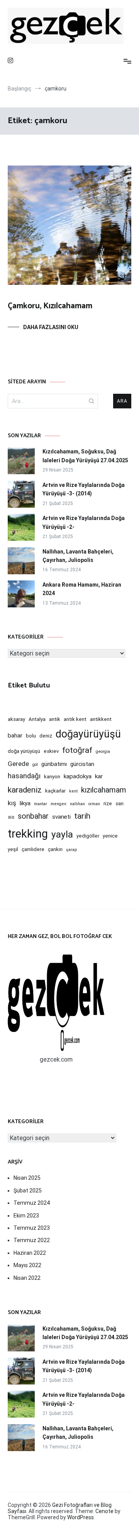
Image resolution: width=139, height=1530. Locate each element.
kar (99, 776)
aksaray (16, 719)
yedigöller (87, 836)
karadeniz (25, 789)
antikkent (101, 719)
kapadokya (78, 776)
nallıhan (77, 803)
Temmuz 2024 (32, 1203)
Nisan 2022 (27, 1278)
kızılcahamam (103, 790)
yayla (62, 834)
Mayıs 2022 (27, 1265)
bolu (31, 736)
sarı (119, 803)
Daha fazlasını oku (50, 327)
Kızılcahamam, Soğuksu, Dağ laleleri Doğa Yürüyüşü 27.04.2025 (85, 455)
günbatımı (54, 764)
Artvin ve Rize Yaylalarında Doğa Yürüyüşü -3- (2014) (83, 489)
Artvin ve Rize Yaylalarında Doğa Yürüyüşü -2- (83, 522)
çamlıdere (33, 849)
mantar (40, 803)
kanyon (52, 776)
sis (11, 817)
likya (25, 803)
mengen (58, 803)
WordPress (80, 1517)
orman (94, 803)
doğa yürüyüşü (24, 751)
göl (35, 764)
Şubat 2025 (28, 1190)
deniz (45, 736)
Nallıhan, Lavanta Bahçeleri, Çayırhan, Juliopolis (78, 555)
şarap (71, 849)
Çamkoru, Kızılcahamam (50, 306)
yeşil (13, 849)
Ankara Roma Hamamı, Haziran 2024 (81, 589)
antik (54, 719)
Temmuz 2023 (32, 1228)
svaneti (61, 816)
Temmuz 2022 (32, 1240)
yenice (110, 836)
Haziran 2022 (30, 1253)
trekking (28, 833)
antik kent (75, 719)
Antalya (37, 719)
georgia (103, 751)
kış (12, 803)
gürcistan (82, 764)
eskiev (51, 751)
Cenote (104, 1511)
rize (107, 803)
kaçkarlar (55, 791)
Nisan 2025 (27, 1178)
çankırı (55, 849)
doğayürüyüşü (88, 734)
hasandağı (24, 776)
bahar (15, 735)
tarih (82, 816)
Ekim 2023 (26, 1215)
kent (73, 791)
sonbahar (33, 816)
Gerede (18, 764)
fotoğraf (77, 750)
